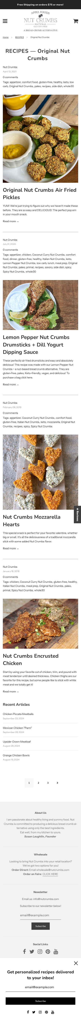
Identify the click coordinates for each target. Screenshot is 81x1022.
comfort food (30, 82)
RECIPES (19, 37)
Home (5, 37)
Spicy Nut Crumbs (13, 271)
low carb (41, 263)
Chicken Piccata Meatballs (18, 714)
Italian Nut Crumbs (54, 259)
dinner (13, 259)
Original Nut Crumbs (21, 86)
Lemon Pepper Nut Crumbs (19, 263)
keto (65, 82)
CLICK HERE (50, 874)
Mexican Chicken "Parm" (17, 728)
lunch (51, 263)
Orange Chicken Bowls (16, 755)
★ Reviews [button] (77, 514)
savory (48, 267)
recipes (46, 86)
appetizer (15, 82)
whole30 (68, 86)
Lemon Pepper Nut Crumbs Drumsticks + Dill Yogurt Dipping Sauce (36, 345)
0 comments (10, 77)
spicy (68, 267)
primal (30, 267)
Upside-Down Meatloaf (17, 741)
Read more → (11, 221)
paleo (37, 86)
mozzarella (53, 422)
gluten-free (45, 82)
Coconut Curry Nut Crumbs (48, 254)
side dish (57, 86)
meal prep (61, 263)
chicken (26, 254)
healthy (57, 82)
